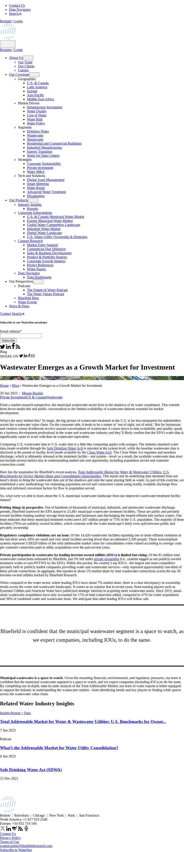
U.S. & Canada (38, 83)
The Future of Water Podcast (47, 290)
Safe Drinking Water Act (64, 448)
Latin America (37, 87)
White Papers (36, 269)
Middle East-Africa (40, 99)
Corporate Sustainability (44, 164)
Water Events (27, 302)
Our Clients (26, 66)
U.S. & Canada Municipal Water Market (55, 217)
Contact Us (17, 5)
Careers (23, 70)
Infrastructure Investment (44, 107)
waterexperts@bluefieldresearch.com (26, 846)
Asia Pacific (35, 95)
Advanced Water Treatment (46, 192)
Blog (15, 385)
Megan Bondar (32, 393)
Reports (32, 209)
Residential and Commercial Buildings (54, 143)
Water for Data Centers (43, 155)
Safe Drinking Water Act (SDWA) (31, 769)
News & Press (19, 306)
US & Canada (36, 397)
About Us (16, 58)
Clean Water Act (98, 452)
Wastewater (35, 135)
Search (14, 13)
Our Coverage (19, 74)
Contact (5, 314)
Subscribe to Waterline (16, 850)
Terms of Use (9, 842)
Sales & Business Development (49, 253)
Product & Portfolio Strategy (47, 257)
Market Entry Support (42, 245)
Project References (40, 265)
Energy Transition (39, 151)
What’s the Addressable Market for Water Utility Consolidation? (59, 747)
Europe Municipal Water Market (50, 221)
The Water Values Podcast (45, 294)
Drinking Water (38, 131)
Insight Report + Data (15, 713)
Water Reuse (36, 188)
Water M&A (36, 172)
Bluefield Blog (28, 298)
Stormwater (35, 139)
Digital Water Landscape (44, 233)
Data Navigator (20, 9)
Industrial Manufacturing (44, 147)
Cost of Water (36, 115)
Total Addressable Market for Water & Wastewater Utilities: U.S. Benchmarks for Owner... (83, 721)
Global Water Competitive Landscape (53, 225)
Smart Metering (38, 184)
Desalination (36, 196)
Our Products (18, 200)
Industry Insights (30, 205)
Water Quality (37, 111)
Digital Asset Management (45, 180)
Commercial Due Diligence (46, 249)
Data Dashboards (39, 277)
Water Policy (36, 123)
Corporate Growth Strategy (46, 261)
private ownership (106, 559)
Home (4, 385)
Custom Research (30, 241)
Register (6, 21)
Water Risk (35, 119)
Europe (32, 91)
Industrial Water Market (43, 229)
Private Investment (40, 168)
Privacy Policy (10, 838)
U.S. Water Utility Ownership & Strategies (57, 237)
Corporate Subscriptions (35, 213)
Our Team (25, 62)
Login (18, 21)
